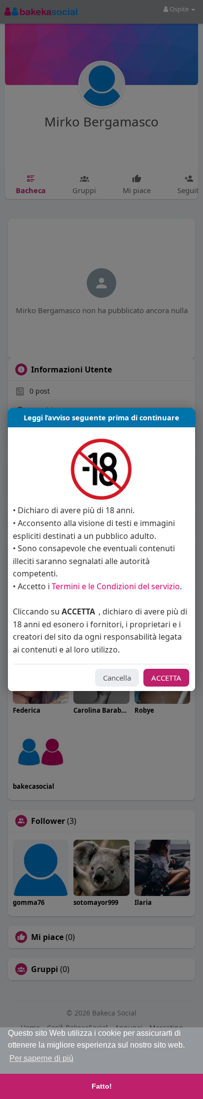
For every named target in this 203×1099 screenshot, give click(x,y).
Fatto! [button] (102, 1086)
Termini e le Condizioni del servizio (116, 586)
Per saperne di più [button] (41, 1058)
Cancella (117, 678)
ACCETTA (166, 678)
